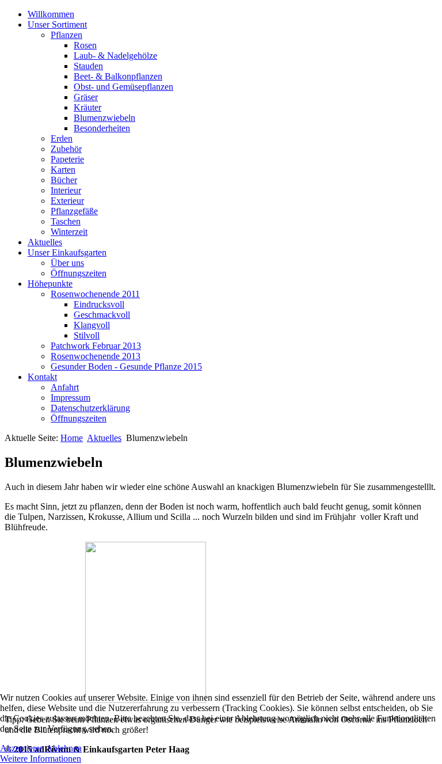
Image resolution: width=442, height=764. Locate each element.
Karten (63, 169)
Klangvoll (92, 325)
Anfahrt (65, 387)
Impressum (70, 397)
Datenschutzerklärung (90, 408)
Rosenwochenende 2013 (95, 356)
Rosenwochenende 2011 (95, 294)
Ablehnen (64, 748)
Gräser (86, 97)
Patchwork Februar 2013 (96, 346)
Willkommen (51, 14)
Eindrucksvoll (99, 304)
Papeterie (67, 159)
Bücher (64, 180)
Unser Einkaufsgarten (67, 252)
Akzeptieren (22, 748)
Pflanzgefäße (74, 211)
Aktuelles (45, 242)
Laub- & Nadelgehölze (115, 55)
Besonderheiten (102, 128)
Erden (62, 138)
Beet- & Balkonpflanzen (118, 76)
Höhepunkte (50, 283)
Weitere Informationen (40, 758)
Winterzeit (69, 232)
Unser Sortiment (57, 24)
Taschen (66, 221)
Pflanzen (66, 35)
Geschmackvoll (102, 315)
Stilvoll (87, 335)
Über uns (67, 263)
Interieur (66, 190)
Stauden (88, 66)
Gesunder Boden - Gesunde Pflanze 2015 (126, 366)
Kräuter (87, 107)
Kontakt (42, 377)
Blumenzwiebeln (104, 118)
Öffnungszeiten (78, 273)
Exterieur (67, 201)
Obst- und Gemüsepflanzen (123, 87)
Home (71, 438)
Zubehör (66, 149)
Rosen (85, 45)
